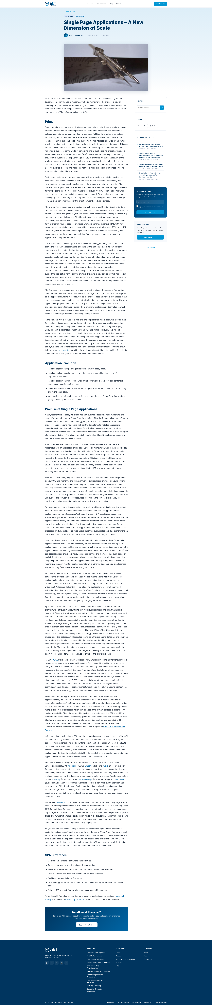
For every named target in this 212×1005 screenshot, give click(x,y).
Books (118, 952)
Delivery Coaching (94, 986)
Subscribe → (150, 212)
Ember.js (88, 766)
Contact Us (160, 4)
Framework (101, 4)
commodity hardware (74, 899)
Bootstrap (56, 779)
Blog (111, 4)
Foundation (119, 779)
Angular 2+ (73, 766)
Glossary (119, 962)
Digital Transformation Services (98, 971)
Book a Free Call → (86, 925)
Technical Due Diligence (96, 952)
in (51, 963)
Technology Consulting (95, 959)
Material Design (86, 779)
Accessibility (136, 1002)
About (118, 4)
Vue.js (105, 766)
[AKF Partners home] (50, 4)
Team (146, 956)
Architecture (69, 16)
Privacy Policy (109, 1002)
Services (90, 4)
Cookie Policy (148, 1002)
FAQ (117, 966)
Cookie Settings (161, 1002)
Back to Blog (70, 11)
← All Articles (150, 247)
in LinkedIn (142, 126)
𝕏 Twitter (153, 126)
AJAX (55, 660)
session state (65, 350)
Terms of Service (123, 1002)
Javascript (60, 802)
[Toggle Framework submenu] (107, 4)
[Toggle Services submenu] (95, 4)
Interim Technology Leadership (98, 962)
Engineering (80, 16)
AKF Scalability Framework (125, 959)
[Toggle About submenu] (122, 4)
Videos (118, 956)
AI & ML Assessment (94, 956)
